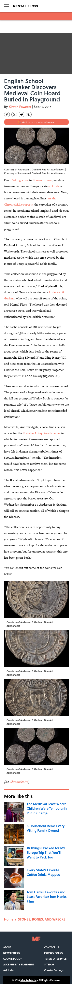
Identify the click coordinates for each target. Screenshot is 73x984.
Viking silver (20, 180)
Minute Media (28, 980)
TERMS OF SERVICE (55, 959)
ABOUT (7, 947)
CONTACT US (51, 947)
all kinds (53, 186)
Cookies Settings (53, 970)
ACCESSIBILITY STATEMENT (18, 964)
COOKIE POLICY (12, 959)
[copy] (29, 114)
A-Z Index (9, 970)
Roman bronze (42, 180)
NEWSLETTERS (11, 953)
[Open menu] (6, 6)
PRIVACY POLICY (53, 953)
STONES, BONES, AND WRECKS (41, 919)
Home (8, 919)
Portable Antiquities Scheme (41, 433)
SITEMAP (49, 964)
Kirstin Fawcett (20, 106)
